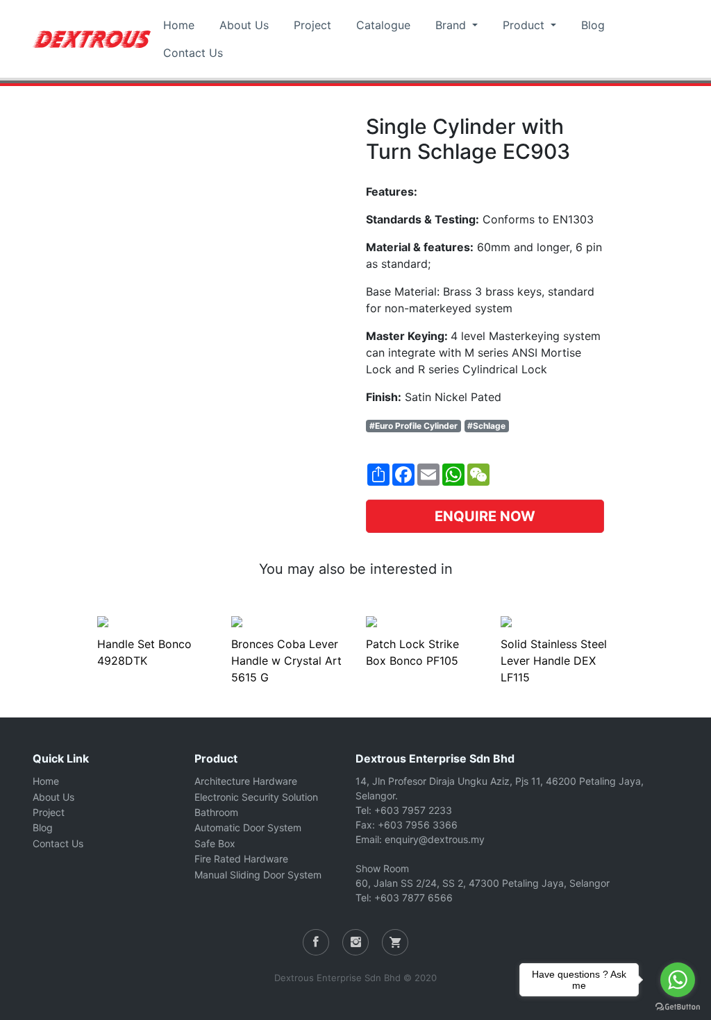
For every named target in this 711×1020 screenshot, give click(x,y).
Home (178, 25)
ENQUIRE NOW (485, 516)
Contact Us (193, 53)
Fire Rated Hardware (241, 859)
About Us (244, 25)
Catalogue (383, 25)
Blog (593, 25)
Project (312, 25)
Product (525, 25)
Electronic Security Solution (256, 797)
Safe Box (214, 843)
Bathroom (216, 812)
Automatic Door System (247, 827)
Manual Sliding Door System (257, 875)
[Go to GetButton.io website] (677, 1006)
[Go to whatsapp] (677, 979)
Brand (452, 25)
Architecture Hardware (245, 781)
